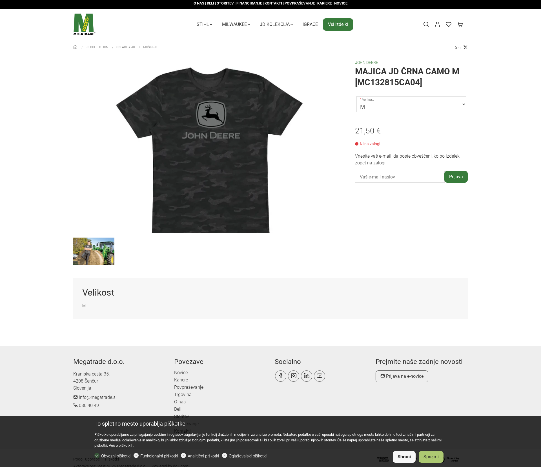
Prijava (456, 176)
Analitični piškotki (203, 456)
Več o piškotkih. (121, 445)
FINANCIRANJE (249, 3)
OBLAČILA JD (125, 47)
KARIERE (324, 3)
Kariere (181, 380)
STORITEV (225, 3)
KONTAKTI (273, 3)
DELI (210, 3)
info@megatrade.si (97, 397)
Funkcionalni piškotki (159, 456)
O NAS (199, 3)
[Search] (426, 25)
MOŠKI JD (150, 47)
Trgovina (183, 394)
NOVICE (340, 3)
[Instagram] (293, 376)
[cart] (459, 25)
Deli (177, 409)
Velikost (368, 100)
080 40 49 (88, 405)
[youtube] (319, 376)
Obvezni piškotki (115, 456)
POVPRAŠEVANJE (300, 3)
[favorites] (448, 25)
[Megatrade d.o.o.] (97, 24)
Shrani (404, 456)
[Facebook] (280, 376)
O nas (180, 402)
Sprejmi (431, 456)
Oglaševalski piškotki (248, 456)
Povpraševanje (188, 387)
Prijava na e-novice (404, 376)
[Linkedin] (306, 376)
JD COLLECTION (97, 47)
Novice (181, 372)
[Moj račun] (437, 25)
